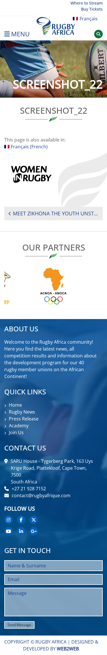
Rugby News (22, 412)
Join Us (16, 432)
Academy (19, 425)
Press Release (24, 419)
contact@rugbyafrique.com (41, 495)
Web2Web (68, 649)
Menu (20, 34)
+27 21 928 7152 (29, 488)
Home (15, 405)
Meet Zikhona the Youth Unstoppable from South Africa (55, 213)
